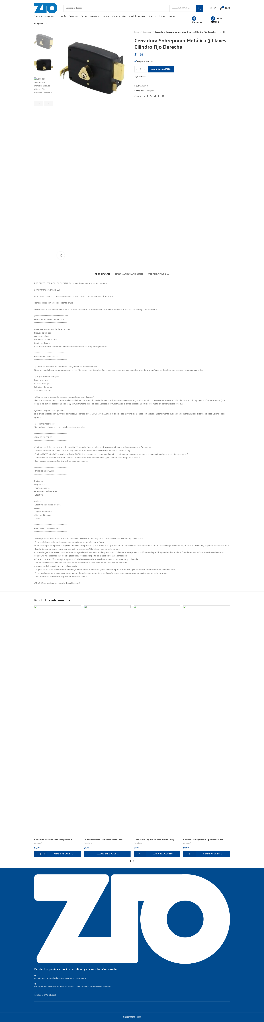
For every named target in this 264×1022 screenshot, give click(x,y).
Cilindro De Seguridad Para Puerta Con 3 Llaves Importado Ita (154, 841)
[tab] (102, 272)
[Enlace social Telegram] (163, 96)
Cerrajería (147, 32)
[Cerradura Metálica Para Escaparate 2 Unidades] (57, 721)
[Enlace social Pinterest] (155, 96)
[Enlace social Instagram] (211, 8)
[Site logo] (45, 8)
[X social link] (151, 96)
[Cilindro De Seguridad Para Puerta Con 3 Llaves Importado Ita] (157, 721)
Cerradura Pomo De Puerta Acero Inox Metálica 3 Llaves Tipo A (103, 841)
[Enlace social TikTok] (215, 8)
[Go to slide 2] (133, 861)
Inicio (136, 32)
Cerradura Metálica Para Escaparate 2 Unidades (53, 841)
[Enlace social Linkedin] (159, 96)
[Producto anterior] (221, 32)
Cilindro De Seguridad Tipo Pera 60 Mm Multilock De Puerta (203, 841)
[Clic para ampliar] (61, 255)
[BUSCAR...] (199, 8)
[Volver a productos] (224, 32)
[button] (38, 103)
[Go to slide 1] (130, 861)
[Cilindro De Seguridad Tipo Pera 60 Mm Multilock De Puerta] (206, 721)
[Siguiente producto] (228, 32)
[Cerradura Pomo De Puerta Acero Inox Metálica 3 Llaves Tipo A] (107, 721)
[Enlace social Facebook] (147, 96)
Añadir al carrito (161, 69)
